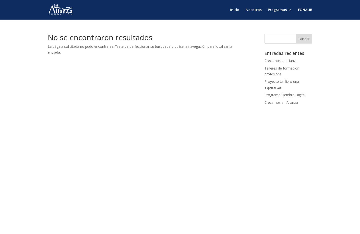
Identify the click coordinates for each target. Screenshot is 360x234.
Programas (277, 10)
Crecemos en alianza (281, 60)
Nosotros (254, 10)
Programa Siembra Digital (284, 95)
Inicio (234, 10)
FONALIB (305, 10)
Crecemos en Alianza (281, 102)
